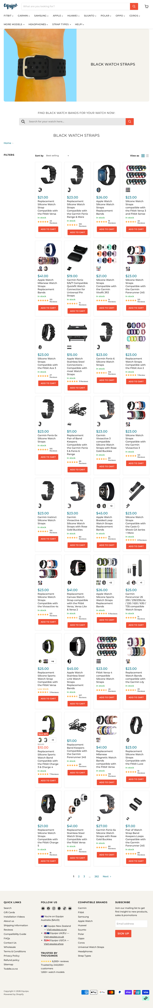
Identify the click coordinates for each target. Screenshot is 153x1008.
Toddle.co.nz (11, 968)
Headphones (38, 24)
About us (9, 921)
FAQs (7, 938)
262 (97, 876)
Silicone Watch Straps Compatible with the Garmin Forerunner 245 (136, 286)
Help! (79, 24)
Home (7, 143)
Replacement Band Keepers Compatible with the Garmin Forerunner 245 (77, 751)
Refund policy (11, 960)
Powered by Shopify (14, 994)
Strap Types (60, 24)
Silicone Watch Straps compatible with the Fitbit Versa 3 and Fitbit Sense (136, 207)
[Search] (134, 6)
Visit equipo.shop (54, 943)
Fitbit (8, 15)
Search (8, 908)
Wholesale (10, 947)
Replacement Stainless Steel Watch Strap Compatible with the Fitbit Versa (77, 836)
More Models (13, 24)
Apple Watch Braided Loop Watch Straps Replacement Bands (104, 523)
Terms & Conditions (15, 951)
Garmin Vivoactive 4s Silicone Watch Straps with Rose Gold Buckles (77, 523)
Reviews (8, 929)
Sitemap (8, 964)
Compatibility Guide (15, 934)
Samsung (40, 15)
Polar (105, 15)
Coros (134, 15)
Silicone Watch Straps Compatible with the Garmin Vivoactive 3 (136, 441)
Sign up (123, 933)
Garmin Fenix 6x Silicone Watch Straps (47, 438)
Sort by (39, 155)
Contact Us (10, 942)
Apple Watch (85, 921)
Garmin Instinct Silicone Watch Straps (47, 520)
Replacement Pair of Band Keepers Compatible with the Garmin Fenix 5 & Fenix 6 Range (77, 445)
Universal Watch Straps (91, 947)
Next (106, 876)
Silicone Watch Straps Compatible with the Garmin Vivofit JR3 (106, 286)
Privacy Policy (11, 955)
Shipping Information (16, 925)
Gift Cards (9, 912)
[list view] (147, 156)
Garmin (23, 15)
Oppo (120, 15)
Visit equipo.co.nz (57, 929)
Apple (57, 15)
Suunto (89, 15)
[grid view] (143, 156)
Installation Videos (14, 916)
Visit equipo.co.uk (54, 936)
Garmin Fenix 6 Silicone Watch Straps (105, 361)
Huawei (72, 15)
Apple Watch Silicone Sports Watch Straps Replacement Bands (105, 600)
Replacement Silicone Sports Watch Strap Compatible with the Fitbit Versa (48, 679)
